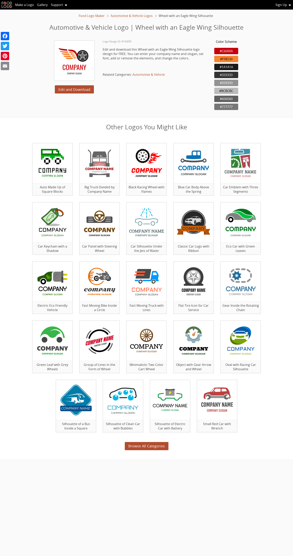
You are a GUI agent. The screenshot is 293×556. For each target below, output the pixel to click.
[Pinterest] (5, 56)
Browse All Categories (146, 446)
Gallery (42, 5)
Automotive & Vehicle (149, 74)
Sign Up (281, 5)
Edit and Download (74, 89)
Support (57, 5)
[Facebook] (5, 36)
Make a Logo (24, 5)
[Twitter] (5, 46)
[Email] (5, 66)
